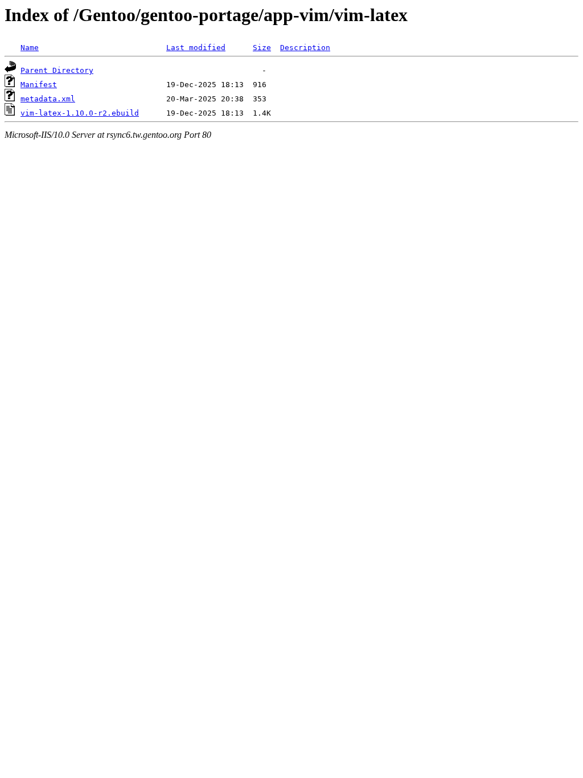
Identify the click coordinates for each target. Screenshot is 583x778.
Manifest (38, 84)
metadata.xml (47, 99)
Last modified (195, 47)
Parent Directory (56, 70)
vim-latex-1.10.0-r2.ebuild (79, 113)
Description (305, 47)
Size (262, 47)
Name (29, 47)
